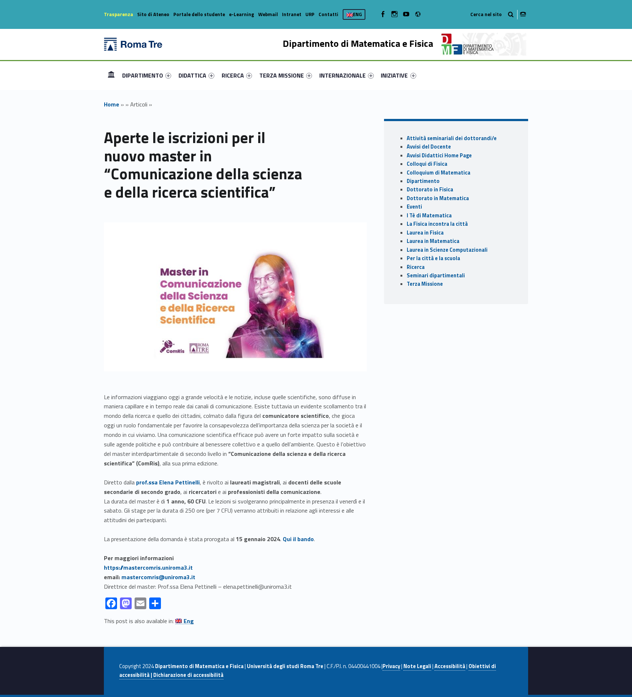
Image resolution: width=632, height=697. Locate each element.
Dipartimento (423, 181)
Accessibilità (449, 666)
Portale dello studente (199, 14)
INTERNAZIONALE (342, 75)
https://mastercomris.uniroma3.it (148, 567)
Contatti (328, 14)
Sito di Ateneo (153, 14)
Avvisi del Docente (429, 147)
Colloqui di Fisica (427, 164)
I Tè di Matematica (429, 215)
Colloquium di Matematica (438, 173)
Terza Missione (425, 284)
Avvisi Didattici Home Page (439, 155)
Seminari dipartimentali (436, 275)
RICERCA (233, 75)
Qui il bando (298, 539)
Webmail (268, 14)
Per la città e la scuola (433, 258)
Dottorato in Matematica (438, 198)
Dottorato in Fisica (430, 190)
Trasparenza (118, 14)
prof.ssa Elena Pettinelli (168, 482)
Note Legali (417, 666)
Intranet (291, 14)
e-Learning (241, 14)
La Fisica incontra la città (437, 224)
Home (111, 75)
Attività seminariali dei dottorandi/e (452, 138)
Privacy (391, 666)
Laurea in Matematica (433, 241)
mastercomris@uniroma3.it (158, 577)
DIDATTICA (192, 75)
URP (310, 14)
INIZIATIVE (394, 75)
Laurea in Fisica (425, 233)
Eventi (414, 207)
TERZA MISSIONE (281, 75)
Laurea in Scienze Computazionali (447, 250)
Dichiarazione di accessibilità (188, 675)
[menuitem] (111, 75)
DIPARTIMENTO (142, 75)
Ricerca (416, 267)
